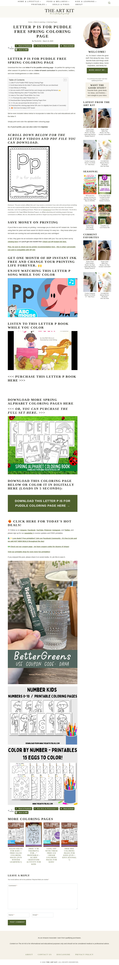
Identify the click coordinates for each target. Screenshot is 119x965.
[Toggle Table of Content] (64, 79)
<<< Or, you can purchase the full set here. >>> (25, 103)
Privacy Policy (84, 954)
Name (11, 915)
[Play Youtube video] (42, 297)
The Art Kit (37, 41)
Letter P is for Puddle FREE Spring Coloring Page (26, 82)
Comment (13, 886)
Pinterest (47, 530)
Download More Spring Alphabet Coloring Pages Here (28, 100)
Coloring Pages (52, 22)
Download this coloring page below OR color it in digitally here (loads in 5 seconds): (38, 105)
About (79, 4)
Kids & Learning (39, 22)
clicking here (13, 242)
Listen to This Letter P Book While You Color (25, 95)
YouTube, (40, 530)
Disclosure (63, 954)
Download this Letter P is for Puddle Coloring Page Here (42, 503)
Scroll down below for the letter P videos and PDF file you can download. (34, 85)
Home (30, 22)
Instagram (56, 530)
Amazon (23, 530)
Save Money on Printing (18, 88)
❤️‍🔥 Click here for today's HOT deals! (23, 108)
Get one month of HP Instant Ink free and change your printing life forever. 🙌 (35, 90)
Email (35, 915)
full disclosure (47, 209)
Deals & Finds (61, 4)
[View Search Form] (109, 3)
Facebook (31, 530)
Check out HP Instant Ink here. (54, 242)
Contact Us (45, 954)
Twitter (67, 530)
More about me (97, 70)
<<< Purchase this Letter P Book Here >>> (24, 98)
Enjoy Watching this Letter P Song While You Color (27, 93)
